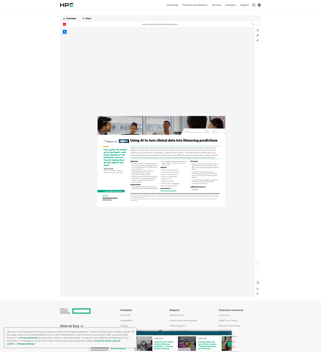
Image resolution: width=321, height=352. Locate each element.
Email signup (225, 331)
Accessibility (126, 320)
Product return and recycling (183, 320)
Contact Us (224, 315)
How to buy (69, 326)
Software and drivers (179, 331)
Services (216, 5)
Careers (124, 325)
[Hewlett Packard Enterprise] (66, 5)
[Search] (253, 5)
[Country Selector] (259, 5)
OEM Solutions (177, 315)
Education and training (229, 325)
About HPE (125, 315)
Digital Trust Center (228, 320)
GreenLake (172, 5)
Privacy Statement (29, 337)
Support (244, 5)
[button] (133, 331)
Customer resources (231, 310)
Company (230, 5)
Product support (177, 325)
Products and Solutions (195, 5)
